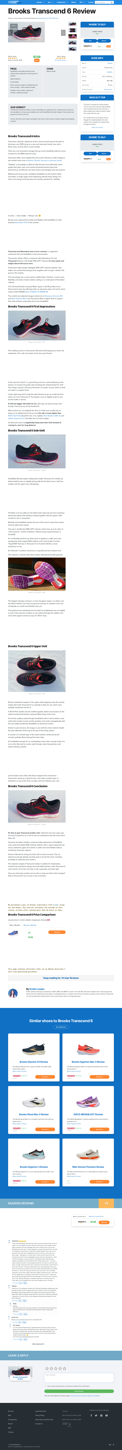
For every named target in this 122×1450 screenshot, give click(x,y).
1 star (46, 1368)
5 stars (64, 1368)
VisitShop (57, 932)
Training (91, 2)
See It (37, 60)
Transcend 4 (108, 89)
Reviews (39, 2)
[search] (111, 2)
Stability (109, 72)
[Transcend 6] (13, 933)
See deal (45, 1077)
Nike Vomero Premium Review (88, 1167)
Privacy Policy (39, 1415)
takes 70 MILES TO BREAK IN (36, 291)
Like (20, 1283)
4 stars (59, 1368)
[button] (10, 33)
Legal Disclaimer (40, 1411)
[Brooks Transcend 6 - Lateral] (26, 32)
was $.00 (15, 1078)
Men (90, 41)
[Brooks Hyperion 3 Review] (34, 1154)
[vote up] (9, 1240)
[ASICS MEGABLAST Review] (88, 1102)
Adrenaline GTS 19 (22, 222)
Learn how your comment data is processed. (85, 1396)
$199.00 (24, 1181)
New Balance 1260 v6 (52, 415)
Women (104, 41)
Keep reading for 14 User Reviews (61, 978)
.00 (68, 1181)
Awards (64, 1411)
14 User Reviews (60, 60)
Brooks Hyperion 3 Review (34, 1167)
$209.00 (24, 1076)
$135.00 (24, 1128)
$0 (29, 932)
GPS (81, 2)
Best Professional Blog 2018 (71, 1419)
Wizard (73, 2)
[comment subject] (20, 1371)
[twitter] (96, 1415)
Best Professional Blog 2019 (71, 1415)
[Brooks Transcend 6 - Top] (72, 30)
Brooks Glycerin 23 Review (34, 1061)
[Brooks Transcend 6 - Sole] (72, 36)
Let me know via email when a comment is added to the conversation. (68, 1386)
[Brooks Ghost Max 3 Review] (34, 1102)
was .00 (69, 1183)
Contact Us (39, 1424)
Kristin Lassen (36, 989)
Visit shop (104, 1222)
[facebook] (91, 1415)
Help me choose (97, 127)
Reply (25, 1283)
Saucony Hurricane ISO (54, 296)
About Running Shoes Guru (44, 1419)
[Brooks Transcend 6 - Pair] (72, 42)
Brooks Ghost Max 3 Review (34, 1114)
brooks (56, 905)
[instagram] (101, 1415)
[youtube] (106, 1415)
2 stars (51, 1368)
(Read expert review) (19, 1071)
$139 (36, 57)
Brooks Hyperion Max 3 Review (88, 1061)
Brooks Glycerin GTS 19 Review (48, 18)
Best (49, 2)
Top (110, 1445)
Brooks (110, 63)
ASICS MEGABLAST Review (88, 1114)
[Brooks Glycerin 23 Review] (34, 1049)
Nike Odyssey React (19, 298)
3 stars (55, 1368)
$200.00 (79, 1076)
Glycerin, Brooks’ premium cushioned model (45, 160)
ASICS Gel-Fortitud (15, 415)
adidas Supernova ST (16, 418)
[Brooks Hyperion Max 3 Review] (88, 1049)
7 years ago (15, 1283)
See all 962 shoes (61, 1027)
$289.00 (78, 1128)
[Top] (113, 1444)
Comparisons (61, 2)
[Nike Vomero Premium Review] (88, 1154)
